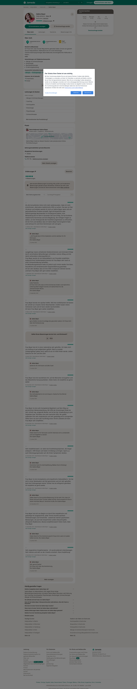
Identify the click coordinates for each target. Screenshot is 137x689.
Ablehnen (76, 92)
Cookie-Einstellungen (51, 93)
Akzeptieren (87, 92)
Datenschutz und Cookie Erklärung (74, 87)
